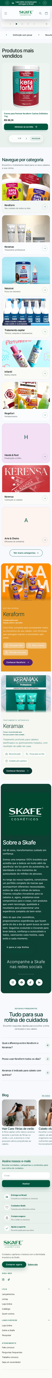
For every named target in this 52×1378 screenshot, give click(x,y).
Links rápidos (9, 1320)
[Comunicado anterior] (7, 3)
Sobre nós (33, 1264)
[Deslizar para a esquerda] (12, 139)
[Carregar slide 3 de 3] (28, 24)
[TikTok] (30, 982)
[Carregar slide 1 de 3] (16, 24)
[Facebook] (21, 982)
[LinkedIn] (39, 982)
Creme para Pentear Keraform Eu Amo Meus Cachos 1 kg (24, 114)
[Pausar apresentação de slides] (48, 24)
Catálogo (6, 1309)
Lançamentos (8, 1294)
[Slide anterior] (10, 24)
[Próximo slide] (34, 24)
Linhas (5, 1299)
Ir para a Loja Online (18, 947)
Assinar (26, 1183)
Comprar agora (14, 1264)
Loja (4, 1289)
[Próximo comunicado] (45, 3)
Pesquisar (6, 1335)
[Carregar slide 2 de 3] (22, 24)
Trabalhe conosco (10, 1357)
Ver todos (46, 1095)
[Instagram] (12, 982)
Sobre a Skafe (8, 1330)
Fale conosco (8, 1347)
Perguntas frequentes (12, 1352)
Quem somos (8, 1314)
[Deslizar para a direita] (26, 139)
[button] (6, 13)
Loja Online (7, 1304)
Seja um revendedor (11, 1362)
